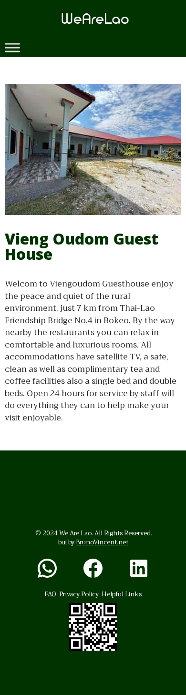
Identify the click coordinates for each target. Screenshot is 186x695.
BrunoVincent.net (102, 542)
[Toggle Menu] (12, 47)
